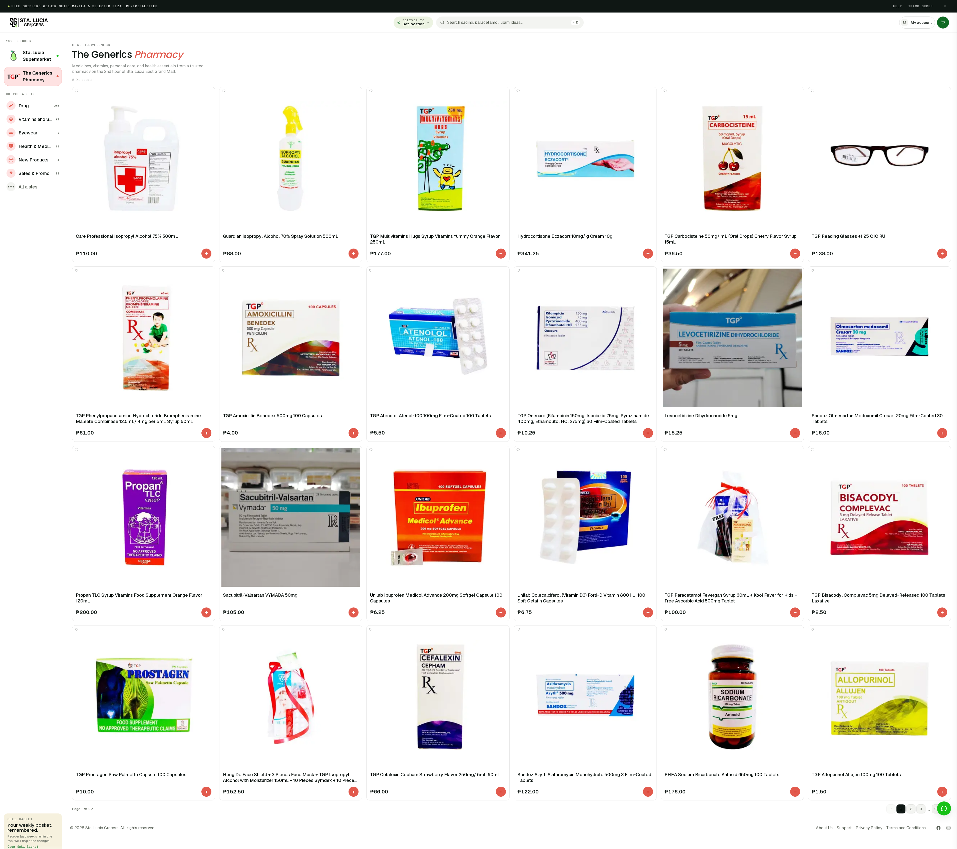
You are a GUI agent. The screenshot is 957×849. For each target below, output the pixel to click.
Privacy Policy (869, 827)
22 (936, 809)
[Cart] (943, 23)
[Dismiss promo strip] (945, 6)
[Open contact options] (944, 808)
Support (844, 827)
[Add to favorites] (76, 90)
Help (897, 6)
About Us (824, 827)
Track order (920, 6)
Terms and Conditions (906, 827)
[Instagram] (948, 827)
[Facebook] (938, 827)
